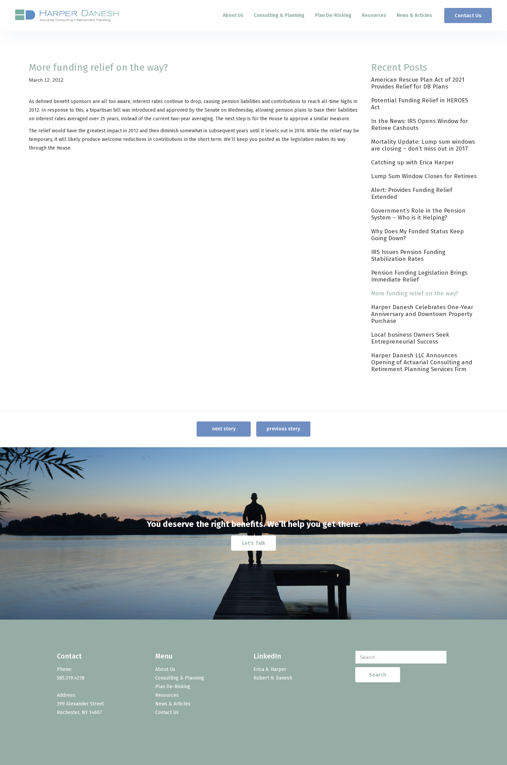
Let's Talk (253, 543)
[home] (67, 15)
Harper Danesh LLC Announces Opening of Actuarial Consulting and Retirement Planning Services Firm (421, 362)
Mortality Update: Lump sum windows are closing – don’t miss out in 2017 (423, 145)
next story (224, 429)
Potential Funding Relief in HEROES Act (419, 104)
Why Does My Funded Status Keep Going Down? (417, 235)
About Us (233, 15)
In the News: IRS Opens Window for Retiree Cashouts (419, 125)
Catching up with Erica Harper (412, 162)
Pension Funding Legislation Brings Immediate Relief (419, 276)
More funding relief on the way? (414, 293)
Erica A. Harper (270, 669)
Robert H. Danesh (273, 678)
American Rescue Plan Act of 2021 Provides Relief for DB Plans (418, 83)
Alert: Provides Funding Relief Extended (411, 193)
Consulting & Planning (279, 15)
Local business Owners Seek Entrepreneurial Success (410, 338)
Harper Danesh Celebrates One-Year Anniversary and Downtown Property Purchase (422, 314)
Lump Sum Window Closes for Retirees (424, 176)
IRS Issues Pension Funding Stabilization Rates (408, 255)
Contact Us (468, 15)
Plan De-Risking (333, 15)
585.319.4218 (70, 678)
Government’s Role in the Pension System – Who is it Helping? (418, 214)
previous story (283, 429)
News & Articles (414, 15)
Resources (374, 15)
